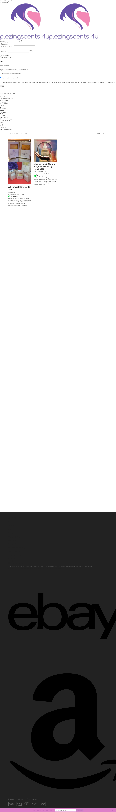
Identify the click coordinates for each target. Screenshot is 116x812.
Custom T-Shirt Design (6, 119)
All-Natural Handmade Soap (19, 188)
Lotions (2, 105)
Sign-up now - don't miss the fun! (43, 810)
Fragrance (3, 112)
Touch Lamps (3, 117)
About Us (2, 124)
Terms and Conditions (6, 129)
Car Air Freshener (5, 120)
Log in (1, 61)
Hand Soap (3, 102)
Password (3, 51)
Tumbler (2, 114)
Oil (0, 107)
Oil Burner (2, 115)
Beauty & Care (4, 103)
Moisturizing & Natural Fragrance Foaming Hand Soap (44, 166)
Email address (5, 65)
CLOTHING (3, 108)
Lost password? (4, 55)
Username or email (6, 47)
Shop (1, 125)
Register (2, 86)
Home (1, 122)
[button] (12, 559)
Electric (2, 110)
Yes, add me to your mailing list (11, 73)
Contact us (3, 127)
